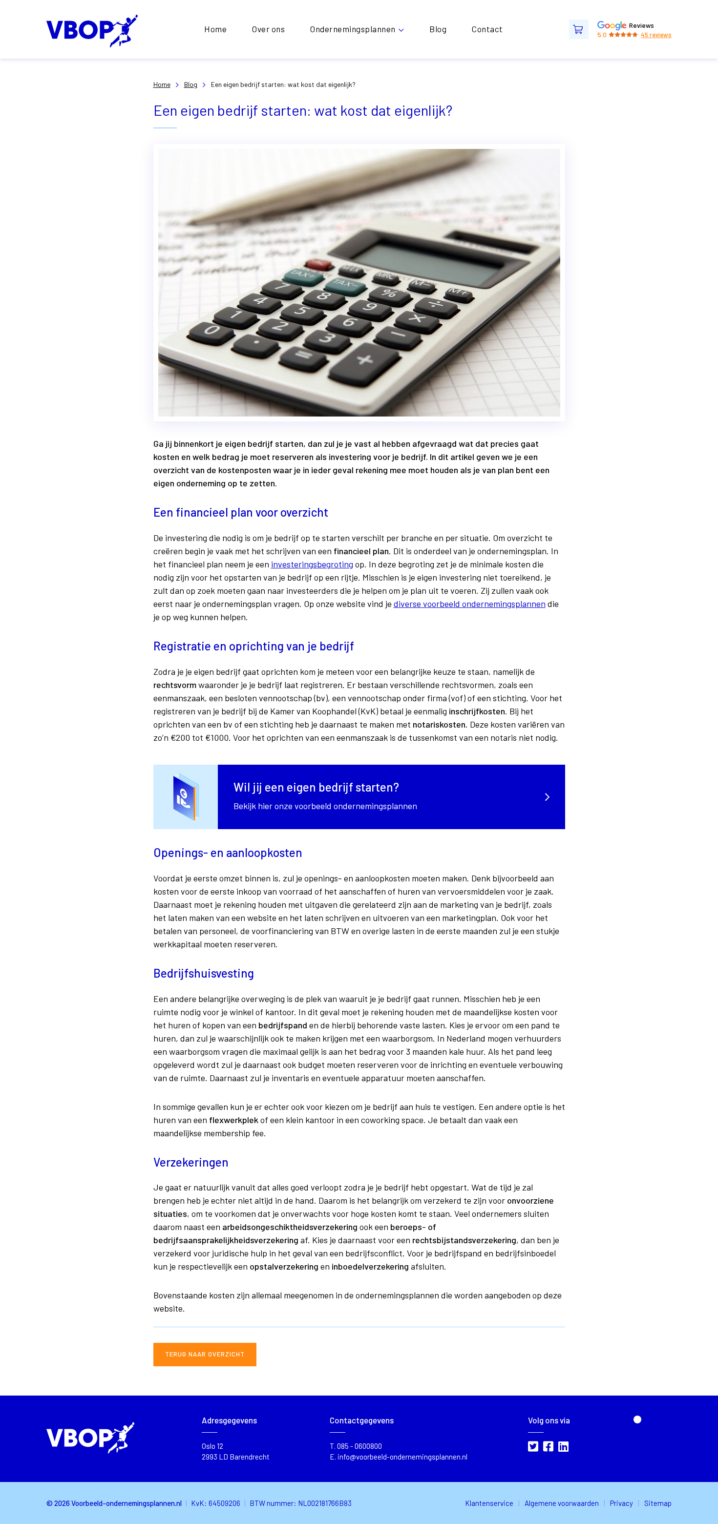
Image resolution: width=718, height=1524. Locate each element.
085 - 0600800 (359, 1445)
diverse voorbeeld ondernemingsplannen (470, 603)
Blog (437, 29)
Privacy (621, 1503)
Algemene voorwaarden (562, 1503)
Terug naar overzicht (205, 1354)
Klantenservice (489, 1503)
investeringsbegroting (312, 564)
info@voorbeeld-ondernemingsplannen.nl (402, 1456)
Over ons (268, 29)
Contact (487, 29)
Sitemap (658, 1503)
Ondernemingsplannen (353, 29)
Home (215, 29)
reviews (656, 35)
